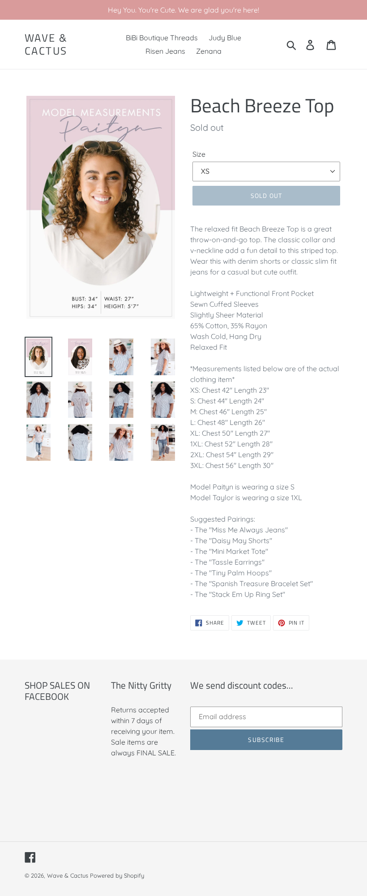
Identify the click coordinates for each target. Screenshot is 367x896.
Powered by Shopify (117, 875)
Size (198, 154)
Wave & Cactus (46, 44)
